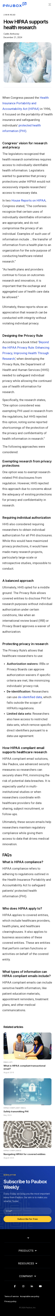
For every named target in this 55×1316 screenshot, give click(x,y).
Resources (26, 1263)
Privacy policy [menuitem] (10, 1301)
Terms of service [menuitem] (11, 1296)
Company (26, 1276)
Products (25, 1250)
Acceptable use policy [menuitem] (29, 1296)
